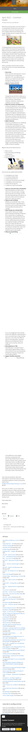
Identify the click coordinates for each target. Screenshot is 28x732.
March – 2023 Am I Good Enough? (11, 564)
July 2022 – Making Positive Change (11, 586)
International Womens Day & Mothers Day (13, 681)
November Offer (7, 693)
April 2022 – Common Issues (9, 592)
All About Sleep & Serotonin (9, 608)
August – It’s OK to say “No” (9, 611)
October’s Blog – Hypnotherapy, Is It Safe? (13, 576)
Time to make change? (8, 695)
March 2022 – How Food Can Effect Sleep (13, 526)
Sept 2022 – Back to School (9, 579)
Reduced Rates (6, 691)
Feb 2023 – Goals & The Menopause (11, 567)
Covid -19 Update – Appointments (11, 674)
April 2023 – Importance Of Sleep (11, 560)
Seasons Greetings (7, 545)
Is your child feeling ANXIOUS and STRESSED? (14, 650)
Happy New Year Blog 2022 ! (9, 599)
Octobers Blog (6, 549)
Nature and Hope (7, 622)
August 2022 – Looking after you (11, 583)
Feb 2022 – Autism (7, 597)
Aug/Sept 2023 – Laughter (9, 551)
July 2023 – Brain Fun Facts (9, 554)
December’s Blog (7, 602)
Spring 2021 (5, 620)
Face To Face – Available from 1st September (13, 643)
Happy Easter (6, 619)
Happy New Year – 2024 (8, 543)
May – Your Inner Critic (8, 558)
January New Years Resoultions (10, 688)
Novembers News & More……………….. (11, 633)
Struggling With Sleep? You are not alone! (13, 659)
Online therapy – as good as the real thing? (13, 655)
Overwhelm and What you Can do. (11, 540)
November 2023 (6, 547)
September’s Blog (7, 609)
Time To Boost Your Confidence (10, 684)
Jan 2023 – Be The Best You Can (10, 571)
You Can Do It (6, 528)
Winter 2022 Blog (7, 574)
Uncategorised (7, 524)
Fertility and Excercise (8, 653)
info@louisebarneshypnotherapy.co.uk (12, 483)
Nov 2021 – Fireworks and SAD (10, 604)
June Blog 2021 (6, 617)
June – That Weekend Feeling (10, 556)
